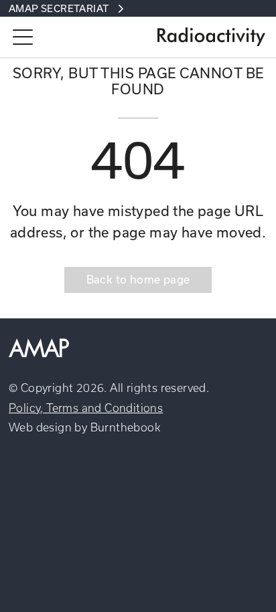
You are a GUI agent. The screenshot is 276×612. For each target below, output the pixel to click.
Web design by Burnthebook (84, 427)
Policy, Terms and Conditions (86, 408)
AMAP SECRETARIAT (59, 8)
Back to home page (138, 279)
